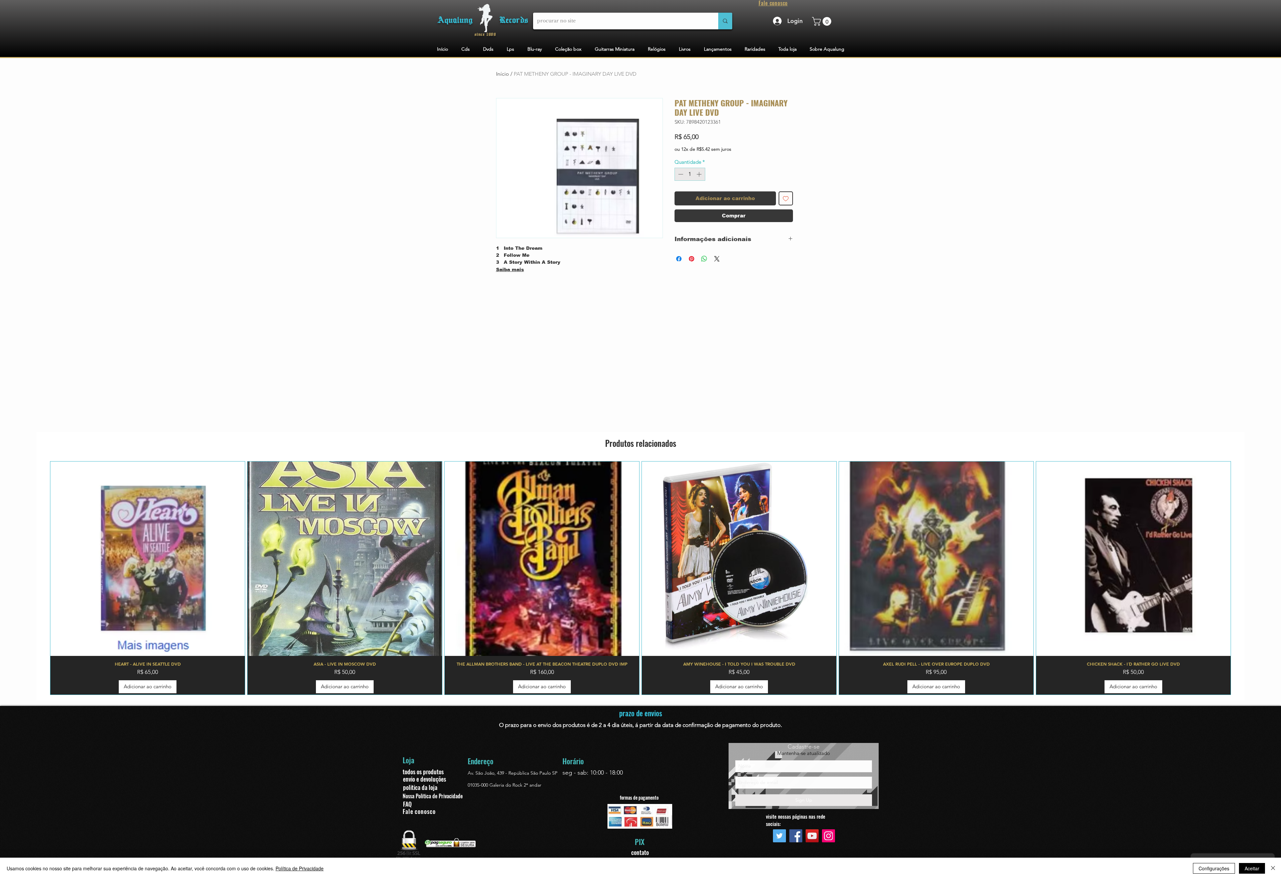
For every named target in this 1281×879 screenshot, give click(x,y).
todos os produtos (423, 771)
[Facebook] (795, 835)
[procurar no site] (725, 21)
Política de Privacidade (300, 868)
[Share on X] (717, 259)
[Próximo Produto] (1241, 578)
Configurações (1214, 868)
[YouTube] (812, 835)
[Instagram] (828, 835)
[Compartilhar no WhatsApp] (704, 259)
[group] (640, 578)
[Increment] (699, 174)
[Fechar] (1273, 868)
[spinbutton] (689, 174)
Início (502, 74)
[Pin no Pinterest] (692, 259)
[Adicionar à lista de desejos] (786, 198)
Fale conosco (419, 811)
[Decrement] (680, 174)
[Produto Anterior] (40, 578)
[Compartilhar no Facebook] (679, 259)
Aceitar (1252, 868)
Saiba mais (510, 269)
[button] (822, 21)
